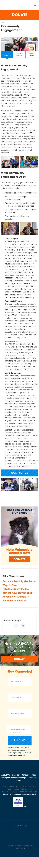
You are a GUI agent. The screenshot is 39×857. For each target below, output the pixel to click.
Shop (18, 780)
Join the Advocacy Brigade (17, 592)
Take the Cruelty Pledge (15, 589)
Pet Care (32, 777)
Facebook (9, 813)
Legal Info (17, 794)
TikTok (30, 813)
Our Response (7, 54)
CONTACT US (19, 473)
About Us (5, 774)
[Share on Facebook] (16, 625)
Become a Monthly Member (17, 581)
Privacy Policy (21, 755)
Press (33, 774)
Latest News (31, 54)
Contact (24, 774)
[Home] (20, 5)
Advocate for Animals (14, 596)
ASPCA (19, 767)
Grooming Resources (19, 54)
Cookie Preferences (29, 794)
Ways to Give (9, 585)
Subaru (19, 832)
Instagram (25, 813)
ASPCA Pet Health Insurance (19, 841)
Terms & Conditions (12, 755)
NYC (2, 22)
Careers (15, 774)
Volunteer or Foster (12, 600)
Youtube (20, 813)
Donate (19, 15)
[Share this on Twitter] (23, 625)
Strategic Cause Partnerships (13, 777)
